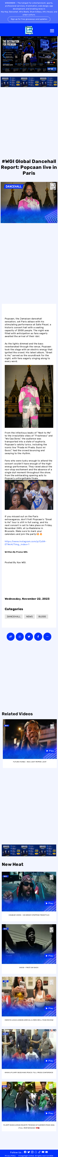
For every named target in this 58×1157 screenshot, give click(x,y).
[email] (46, 1152)
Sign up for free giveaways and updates (29, 19)
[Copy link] (11, 637)
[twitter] (29, 1152)
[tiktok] (39, 1152)
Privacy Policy (10, 1156)
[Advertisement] (29, 122)
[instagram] (32, 1152)
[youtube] (43, 1152)
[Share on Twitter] (29, 637)
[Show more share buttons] (47, 637)
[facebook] (25, 1152)
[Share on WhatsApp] (20, 637)
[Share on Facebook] (38, 637)
